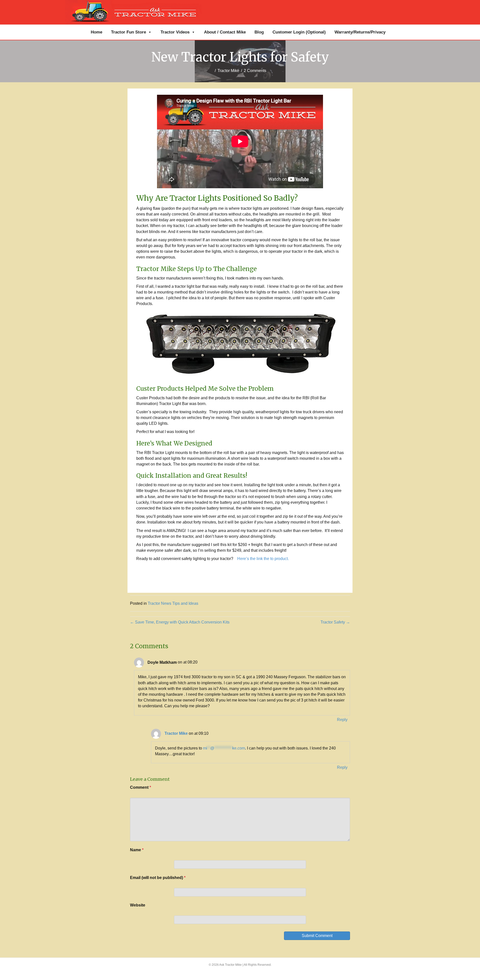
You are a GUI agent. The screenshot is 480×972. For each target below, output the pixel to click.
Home (96, 32)
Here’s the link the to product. (263, 558)
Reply (342, 720)
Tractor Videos (175, 32)
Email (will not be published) (158, 878)
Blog (259, 32)
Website (137, 905)
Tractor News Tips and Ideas (173, 603)
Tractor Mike (228, 70)
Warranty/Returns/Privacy (360, 32)
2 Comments (255, 70)
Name (137, 850)
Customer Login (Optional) (299, 32)
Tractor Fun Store (128, 32)
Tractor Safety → (335, 622)
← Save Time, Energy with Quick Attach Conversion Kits (180, 622)
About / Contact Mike (225, 32)
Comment (140, 787)
